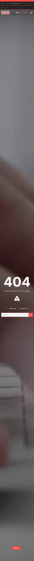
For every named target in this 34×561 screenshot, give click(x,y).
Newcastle (14, 5)
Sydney (22, 3)
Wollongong (21, 5)
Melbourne (28, 5)
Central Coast (28, 3)
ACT (6, 7)
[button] (31, 12)
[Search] (31, 315)
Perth (2, 7)
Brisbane (8, 5)
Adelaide (3, 5)
